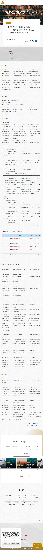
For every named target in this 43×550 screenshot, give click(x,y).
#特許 (7, 39)
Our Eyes (15, 2)
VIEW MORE (21, 515)
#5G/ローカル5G (34, 495)
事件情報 (11, 53)
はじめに (11, 51)
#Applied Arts (12, 504)
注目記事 (8, 447)
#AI (26, 500)
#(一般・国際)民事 (8, 495)
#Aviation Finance (21, 509)
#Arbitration (23, 504)
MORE (21, 476)
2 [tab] (21, 470)
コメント (11, 58)
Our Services (28, 2)
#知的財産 (11, 39)
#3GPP (18, 495)
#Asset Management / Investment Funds (16, 506)
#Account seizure (9, 497)
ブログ (21, 447)
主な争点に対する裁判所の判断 (16, 56)
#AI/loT (16, 502)
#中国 (15, 39)
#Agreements (17, 500)
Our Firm (9, 2)
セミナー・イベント (18, 454)
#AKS (35, 502)
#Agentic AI (7, 500)
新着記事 (14, 447)
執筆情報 (26, 454)
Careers (34, 2)
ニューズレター (35, 448)
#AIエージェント (26, 502)
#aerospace (27, 497)
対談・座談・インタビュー (28, 448)
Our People (20, 2)
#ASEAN (32, 504)
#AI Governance (34, 500)
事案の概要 (12, 55)
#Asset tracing (33, 506)
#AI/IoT (8, 502)
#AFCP (36, 497)
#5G (25, 495)
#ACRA (19, 497)
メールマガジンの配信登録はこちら (38, 546)
